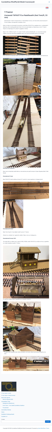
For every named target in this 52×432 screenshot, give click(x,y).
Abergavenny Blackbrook (8, 403)
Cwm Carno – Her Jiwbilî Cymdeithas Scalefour (13, 405)
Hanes (2, 412)
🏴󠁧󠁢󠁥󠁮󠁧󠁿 (47, 7)
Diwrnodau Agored (5, 397)
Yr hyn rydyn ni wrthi (6, 393)
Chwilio (3, 419)
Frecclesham (6, 407)
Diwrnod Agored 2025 (8, 399)
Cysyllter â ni (4, 416)
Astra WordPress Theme (43, 428)
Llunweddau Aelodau (6, 409)
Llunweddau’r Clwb (5, 401)
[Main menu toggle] (49, 2)
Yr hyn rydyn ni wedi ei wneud (8, 395)
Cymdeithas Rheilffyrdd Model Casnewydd (18, 2)
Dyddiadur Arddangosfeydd (7, 414)
